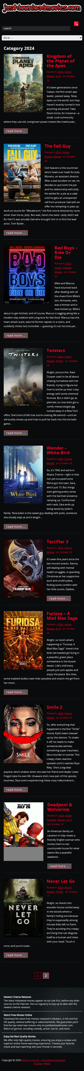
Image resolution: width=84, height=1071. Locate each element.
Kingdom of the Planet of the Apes (61, 60)
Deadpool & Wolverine (59, 807)
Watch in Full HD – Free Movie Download (43, 1060)
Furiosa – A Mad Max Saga (62, 615)
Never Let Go (61, 881)
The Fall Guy (58, 146)
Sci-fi (58, 76)
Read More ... (15, 131)
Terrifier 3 (57, 541)
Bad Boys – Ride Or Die (66, 252)
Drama (48, 156)
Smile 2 (54, 707)
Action (67, 72)
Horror (68, 548)
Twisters (56, 350)
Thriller (59, 361)
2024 (60, 72)
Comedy (67, 267)
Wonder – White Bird (58, 450)
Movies (51, 76)
